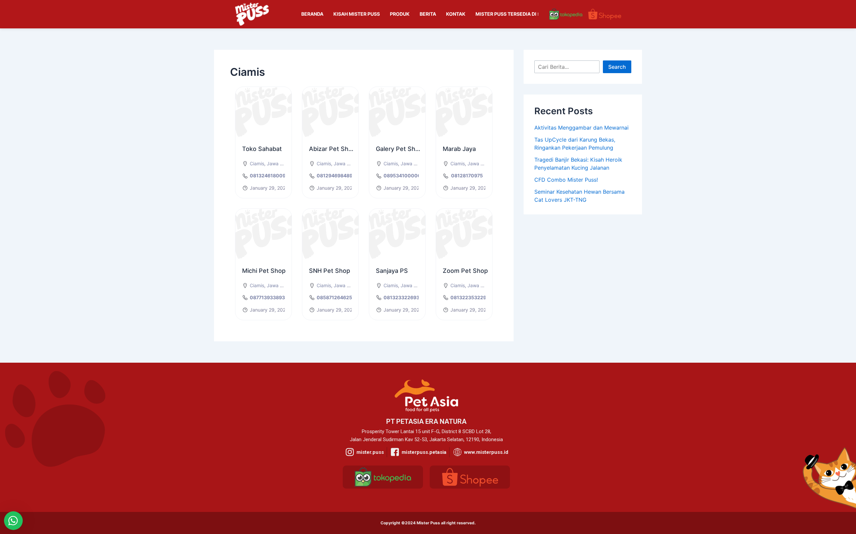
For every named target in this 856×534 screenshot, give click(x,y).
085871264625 (334, 297)
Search (617, 66)
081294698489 (334, 175)
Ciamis (257, 163)
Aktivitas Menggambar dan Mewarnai (581, 127)
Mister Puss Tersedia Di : (507, 14)
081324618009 (268, 175)
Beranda (312, 14)
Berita (428, 14)
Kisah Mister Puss (356, 14)
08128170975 (467, 175)
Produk (400, 14)
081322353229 (468, 297)
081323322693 (401, 297)
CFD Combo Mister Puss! (566, 179)
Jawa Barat (279, 163)
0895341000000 (404, 175)
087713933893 (267, 297)
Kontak (455, 14)
